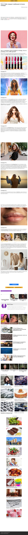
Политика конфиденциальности (5, 532)
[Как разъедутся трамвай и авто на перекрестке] (6, 344)
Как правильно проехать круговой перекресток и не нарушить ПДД (7, 413)
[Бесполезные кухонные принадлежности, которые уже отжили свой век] (14, 482)
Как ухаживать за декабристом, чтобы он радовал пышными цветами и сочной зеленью (13, 456)
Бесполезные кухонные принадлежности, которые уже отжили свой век (13, 487)
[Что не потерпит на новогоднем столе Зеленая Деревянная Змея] (6, 330)
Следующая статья (18, 287)
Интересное (14, 327)
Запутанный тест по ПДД (19, 386)
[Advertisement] (14, 25)
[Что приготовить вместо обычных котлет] (14, 431)
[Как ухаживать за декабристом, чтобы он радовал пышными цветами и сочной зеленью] (14, 451)
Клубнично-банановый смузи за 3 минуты (13, 517)
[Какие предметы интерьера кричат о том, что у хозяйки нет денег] (14, 493)
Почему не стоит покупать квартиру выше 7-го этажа (13, 446)
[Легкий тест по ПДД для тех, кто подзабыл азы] (7, 393)
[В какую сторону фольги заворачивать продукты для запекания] (14, 503)
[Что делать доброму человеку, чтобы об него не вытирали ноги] (7, 380)
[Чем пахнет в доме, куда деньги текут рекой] (14, 421)
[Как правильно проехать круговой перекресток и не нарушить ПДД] (7, 406)
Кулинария (17, 327)
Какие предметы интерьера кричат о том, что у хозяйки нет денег (13, 497)
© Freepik (2, 48)
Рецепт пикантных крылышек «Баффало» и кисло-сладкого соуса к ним (13, 477)
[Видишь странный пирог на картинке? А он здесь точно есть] (21, 393)
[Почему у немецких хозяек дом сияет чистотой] (14, 462)
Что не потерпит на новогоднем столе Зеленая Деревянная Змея (19, 329)
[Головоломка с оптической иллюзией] (6, 351)
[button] (1, 1)
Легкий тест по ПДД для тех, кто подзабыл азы (6, 400)
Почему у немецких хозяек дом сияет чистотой (12, 467)
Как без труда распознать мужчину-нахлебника (19, 356)
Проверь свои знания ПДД (19, 412)
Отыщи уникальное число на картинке (20, 336)
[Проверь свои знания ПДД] (21, 406)
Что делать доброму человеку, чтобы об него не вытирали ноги (6, 387)
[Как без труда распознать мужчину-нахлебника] (6, 358)
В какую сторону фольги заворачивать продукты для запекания (13, 507)
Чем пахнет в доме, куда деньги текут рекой (12, 426)
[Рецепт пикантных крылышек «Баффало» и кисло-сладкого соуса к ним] (14, 472)
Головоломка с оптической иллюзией (19, 349)
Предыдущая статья (10, 287)
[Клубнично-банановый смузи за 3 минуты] (14, 513)
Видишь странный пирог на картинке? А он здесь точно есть (20, 400)
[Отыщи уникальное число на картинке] (6, 337)
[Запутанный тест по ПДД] (21, 380)
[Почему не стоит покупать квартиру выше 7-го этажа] (14, 441)
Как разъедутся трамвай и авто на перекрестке (19, 342)
